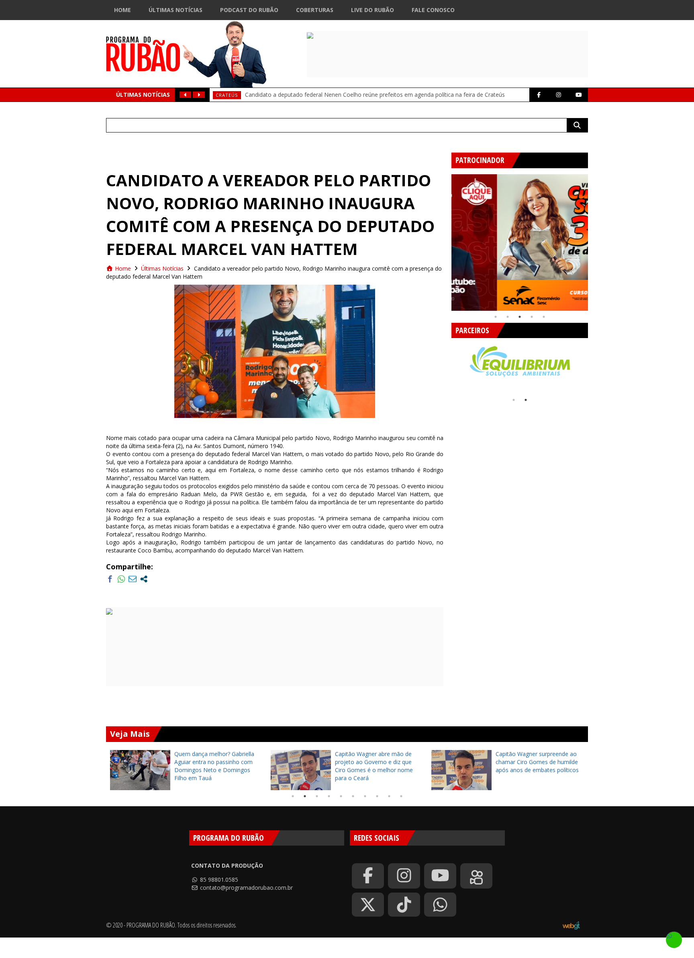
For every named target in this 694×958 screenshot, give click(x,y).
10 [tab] (401, 796)
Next (594, 239)
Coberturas (314, 10)
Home (122, 10)
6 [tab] (353, 796)
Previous (445, 239)
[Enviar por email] (133, 579)
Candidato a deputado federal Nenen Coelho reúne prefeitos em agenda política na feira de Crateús (375, 94)
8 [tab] (377, 796)
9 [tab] (389, 796)
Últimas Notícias (175, 10)
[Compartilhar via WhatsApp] (121, 579)
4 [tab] (532, 317)
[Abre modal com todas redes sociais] (144, 579)
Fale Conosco (433, 10)
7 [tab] (365, 796)
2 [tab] (508, 317)
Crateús (227, 95)
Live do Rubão (372, 10)
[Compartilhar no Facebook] (110, 579)
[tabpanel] (519, 242)
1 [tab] (496, 317)
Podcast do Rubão (249, 10)
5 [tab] (544, 317)
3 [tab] (520, 317)
